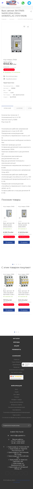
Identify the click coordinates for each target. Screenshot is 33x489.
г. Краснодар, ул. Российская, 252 (18, 457)
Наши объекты (16, 362)
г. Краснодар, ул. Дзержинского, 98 (18, 464)
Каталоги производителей (16, 407)
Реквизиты (16, 349)
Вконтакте (7, 473)
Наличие (19, 108)
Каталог (16, 338)
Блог (16, 389)
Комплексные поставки (16, 369)
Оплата (16, 397)
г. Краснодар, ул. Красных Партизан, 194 (17, 460)
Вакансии (16, 367)
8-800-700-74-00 (16, 432)
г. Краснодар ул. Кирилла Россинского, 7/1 (18, 449)
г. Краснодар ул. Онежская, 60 (18, 447)
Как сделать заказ (16, 372)
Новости (16, 359)
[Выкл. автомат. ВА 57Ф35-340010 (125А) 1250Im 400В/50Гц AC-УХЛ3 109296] (16, 43)
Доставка (17, 394)
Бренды (16, 342)
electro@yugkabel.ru (17, 435)
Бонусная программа (16, 402)
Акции (16, 346)
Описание (7, 108)
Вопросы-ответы (16, 404)
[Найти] (30, 7)
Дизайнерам (16, 364)
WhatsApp (21, 473)
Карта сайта (16, 415)
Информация (16, 385)
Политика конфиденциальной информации (16, 412)
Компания (16, 356)
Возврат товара (17, 399)
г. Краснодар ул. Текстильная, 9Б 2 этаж (18, 453)
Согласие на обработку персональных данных (16, 417)
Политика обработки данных (27, 364)
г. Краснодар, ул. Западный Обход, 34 (18, 468)
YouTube (17, 473)
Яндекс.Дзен (26, 473)
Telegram (12, 473)
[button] (13, 264)
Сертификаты (16, 410)
